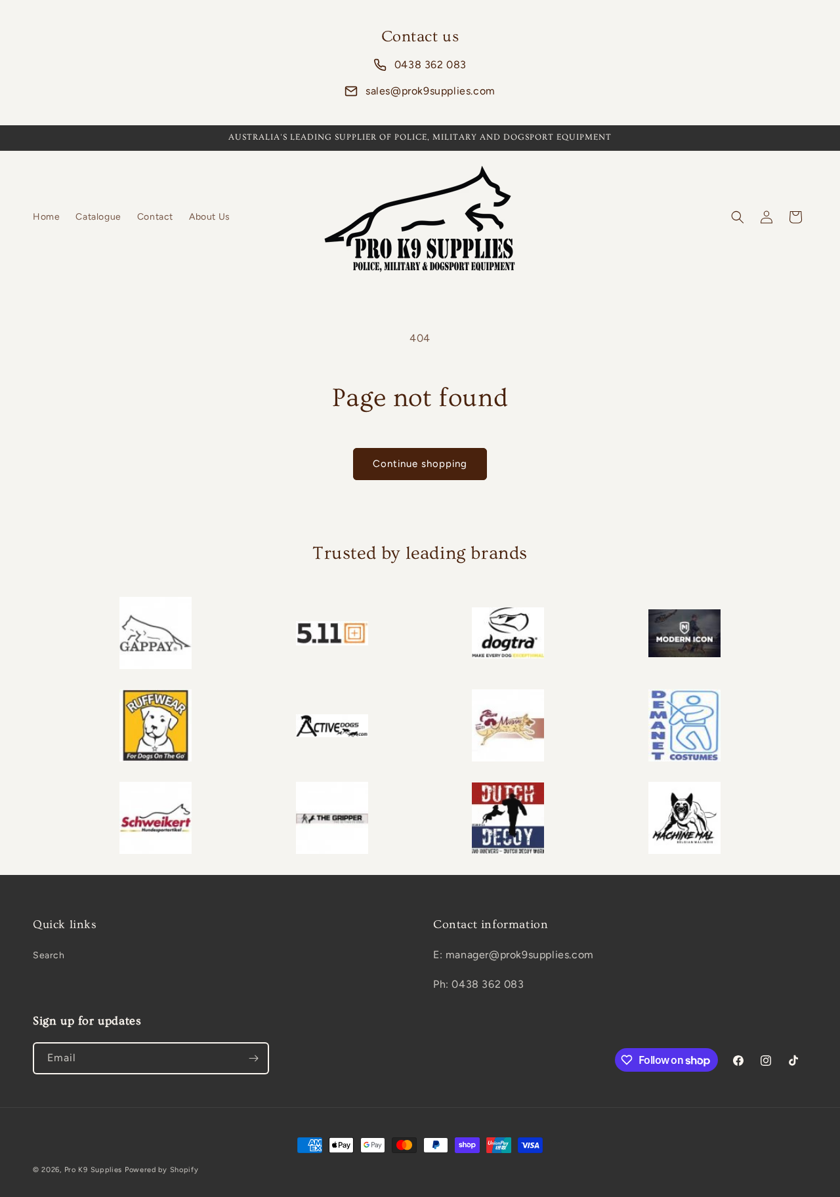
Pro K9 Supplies (93, 1170)
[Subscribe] (253, 1058)
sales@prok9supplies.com (430, 91)
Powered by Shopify (162, 1170)
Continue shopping (420, 464)
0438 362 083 (430, 64)
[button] (737, 217)
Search (49, 955)
